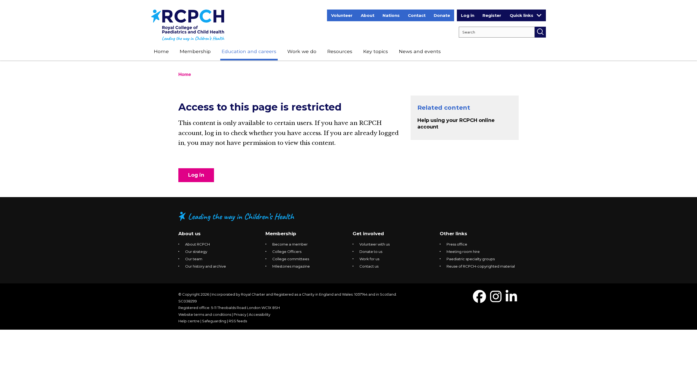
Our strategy (196, 251)
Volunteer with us (374, 244)
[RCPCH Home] (187, 24)
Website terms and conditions (204, 314)
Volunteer (342, 15)
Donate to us (370, 251)
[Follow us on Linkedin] (511, 299)
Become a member (290, 244)
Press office (457, 244)
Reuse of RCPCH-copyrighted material (481, 266)
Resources (339, 51)
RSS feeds (238, 321)
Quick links (521, 15)
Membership (195, 51)
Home (161, 51)
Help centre (189, 321)
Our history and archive (205, 266)
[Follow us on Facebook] (479, 299)
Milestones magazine (291, 266)
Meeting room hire (463, 251)
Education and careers (249, 51)
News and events (420, 51)
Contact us (368, 266)
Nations (391, 15)
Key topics (375, 51)
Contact (417, 15)
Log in (467, 15)
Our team (193, 259)
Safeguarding (214, 321)
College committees (290, 259)
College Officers (286, 251)
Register (491, 15)
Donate (442, 15)
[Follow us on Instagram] (496, 299)
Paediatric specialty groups (471, 259)
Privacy (240, 314)
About (367, 15)
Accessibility (259, 314)
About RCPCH (197, 244)
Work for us (369, 259)
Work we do (301, 51)
